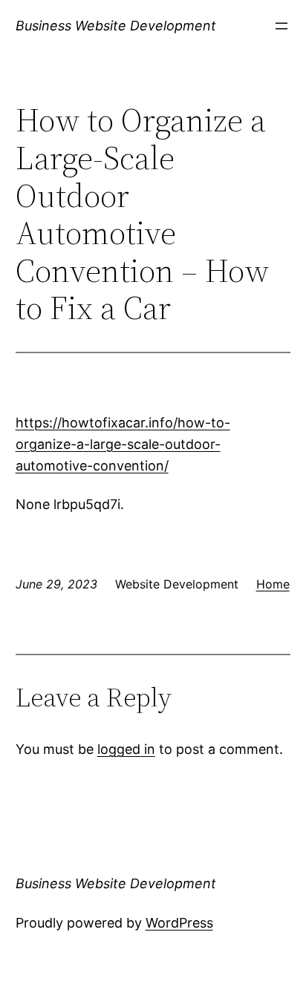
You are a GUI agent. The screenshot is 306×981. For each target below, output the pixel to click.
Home (273, 584)
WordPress (179, 923)
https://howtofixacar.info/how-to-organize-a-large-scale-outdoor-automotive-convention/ (123, 444)
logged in (126, 749)
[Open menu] (281, 26)
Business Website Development (116, 25)
